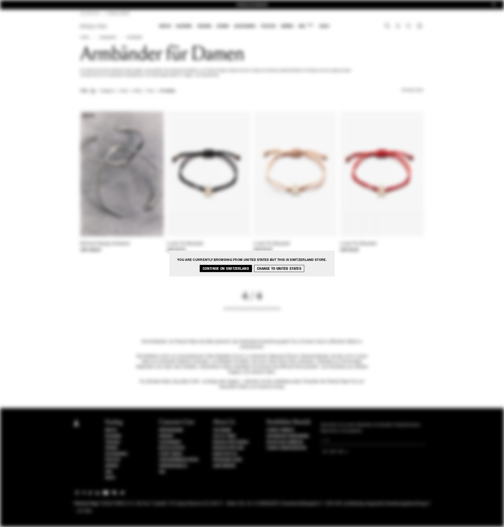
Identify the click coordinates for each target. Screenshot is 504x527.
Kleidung (184, 26)
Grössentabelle (173, 466)
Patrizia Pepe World (231, 442)
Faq (162, 472)
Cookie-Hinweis (280, 430)
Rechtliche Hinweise (285, 442)
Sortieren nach (413, 90)
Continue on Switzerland (226, 269)
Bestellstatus (172, 448)
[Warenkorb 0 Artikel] (420, 26)
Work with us (225, 454)
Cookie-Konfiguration (286, 448)
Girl (305, 26)
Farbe (123, 91)
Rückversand (171, 430)
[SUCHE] (387, 26)
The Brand (222, 430)
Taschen (204, 26)
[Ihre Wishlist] (409, 27)
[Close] (493, 4)
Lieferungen (170, 442)
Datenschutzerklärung (288, 436)
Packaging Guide (227, 460)
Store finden (170, 454)
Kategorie (107, 91)
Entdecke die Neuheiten (252, 4)
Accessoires (245, 26)
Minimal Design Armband (105, 244)
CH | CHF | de (90, 13)
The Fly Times (224, 436)
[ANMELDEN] (398, 26)
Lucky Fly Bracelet (185, 244)
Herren (287, 26)
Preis (150, 91)
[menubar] (244, 26)
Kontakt (166, 436)
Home (84, 37)
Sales (324, 26)
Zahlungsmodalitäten (178, 460)
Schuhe (223, 26)
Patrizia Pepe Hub (228, 448)
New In (165, 26)
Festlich (268, 26)
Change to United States (279, 269)
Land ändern (224, 466)
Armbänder (134, 37)
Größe (137, 91)
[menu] (244, 26)
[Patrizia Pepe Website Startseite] (93, 26)
